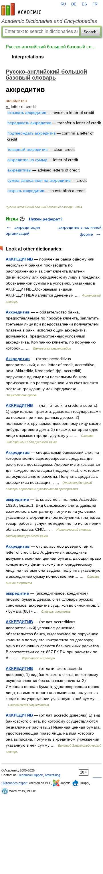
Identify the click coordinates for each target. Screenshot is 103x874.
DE (73, 4)
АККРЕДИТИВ (19, 259)
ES (84, 4)
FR (94, 4)
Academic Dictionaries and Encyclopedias (49, 21)
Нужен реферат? (46, 219)
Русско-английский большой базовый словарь (51, 46)
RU (63, 4)
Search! (91, 31)
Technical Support (30, 775)
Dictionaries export (14, 783)
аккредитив (17, 499)
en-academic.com (22, 9)
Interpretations (28, 56)
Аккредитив (18, 312)
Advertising (52, 775)
